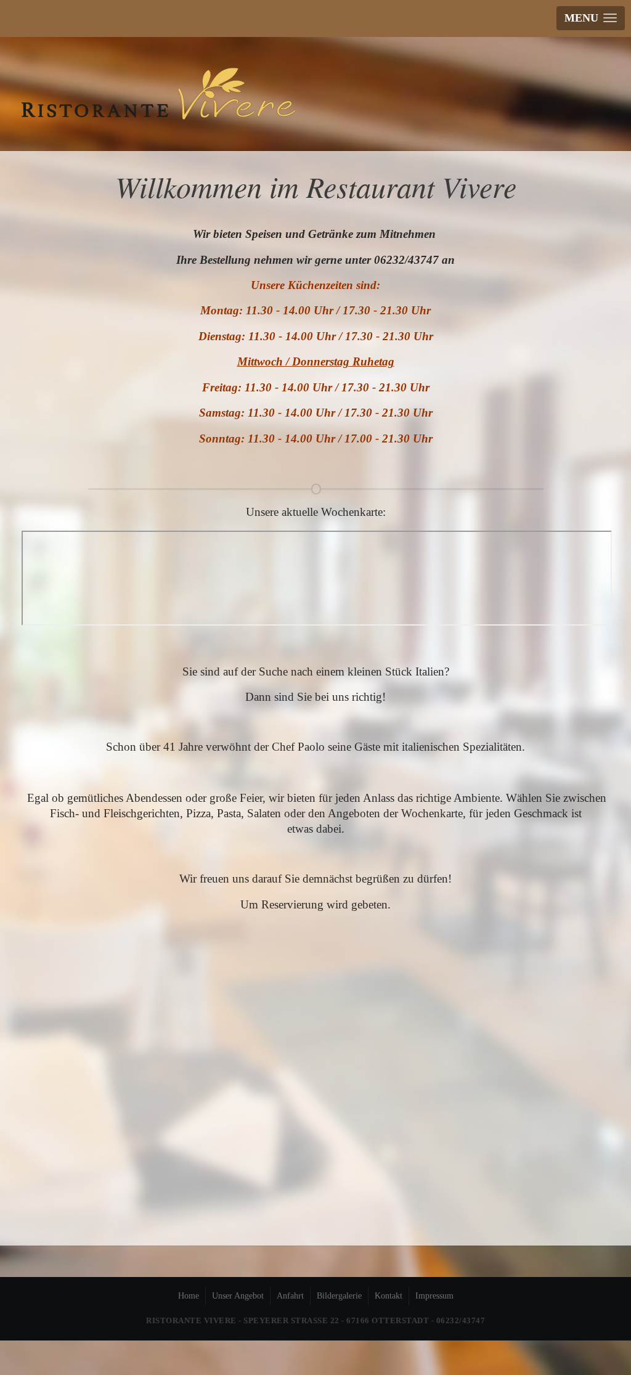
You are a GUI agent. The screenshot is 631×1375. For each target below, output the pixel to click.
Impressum (434, 1295)
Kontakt (388, 1295)
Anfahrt (290, 1295)
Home (188, 1295)
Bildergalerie (339, 1295)
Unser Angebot (238, 1295)
